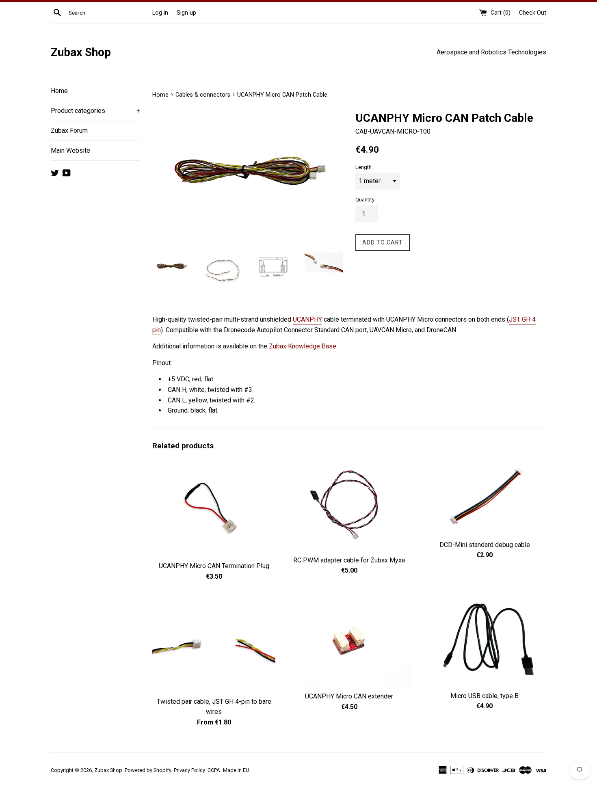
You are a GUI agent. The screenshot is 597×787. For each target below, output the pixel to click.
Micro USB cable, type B (484, 696)
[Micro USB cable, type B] (484, 640)
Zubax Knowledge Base (302, 346)
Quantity (364, 200)
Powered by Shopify (148, 770)
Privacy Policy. (190, 770)
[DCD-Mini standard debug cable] (484, 497)
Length (363, 167)
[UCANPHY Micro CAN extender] (349, 640)
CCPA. (214, 770)
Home (59, 91)
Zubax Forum (69, 130)
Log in (160, 12)
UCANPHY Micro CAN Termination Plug (214, 566)
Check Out (532, 12)
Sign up (186, 12)
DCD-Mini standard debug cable (484, 545)
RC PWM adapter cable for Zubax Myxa (349, 560)
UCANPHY (307, 319)
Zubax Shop (81, 52)
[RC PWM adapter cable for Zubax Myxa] (349, 504)
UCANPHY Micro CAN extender (349, 696)
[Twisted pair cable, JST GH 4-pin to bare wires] (213, 643)
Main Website (70, 150)
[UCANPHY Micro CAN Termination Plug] (213, 507)
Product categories (95, 111)
